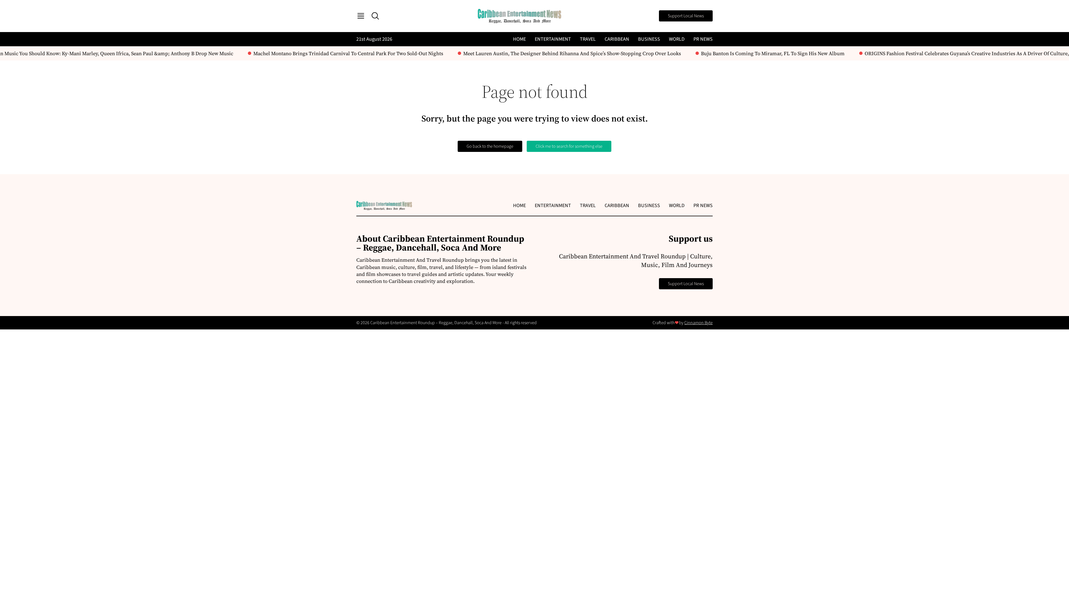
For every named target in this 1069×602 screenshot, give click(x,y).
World (677, 39)
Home (519, 39)
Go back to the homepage (490, 146)
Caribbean (617, 39)
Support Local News (686, 16)
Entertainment (553, 39)
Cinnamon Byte (698, 323)
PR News (703, 39)
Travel (588, 39)
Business (649, 39)
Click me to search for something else (569, 146)
